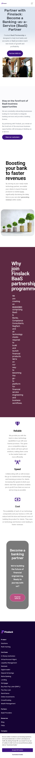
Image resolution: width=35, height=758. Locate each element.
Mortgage (4, 683)
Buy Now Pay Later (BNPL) (10, 687)
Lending (4, 680)
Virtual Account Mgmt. (9, 659)
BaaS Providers (6, 713)
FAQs (3, 725)
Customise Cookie (17, 754)
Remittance (5, 693)
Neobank (4, 666)
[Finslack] (17, 3)
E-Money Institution (8, 656)
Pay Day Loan (6, 690)
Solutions (4, 643)
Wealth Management (8, 704)
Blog (2, 722)
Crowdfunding (6, 700)
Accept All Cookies (17, 750)
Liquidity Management (9, 663)
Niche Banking (6, 676)
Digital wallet (5, 670)
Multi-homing (5, 647)
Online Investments (8, 697)
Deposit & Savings (7, 673)
